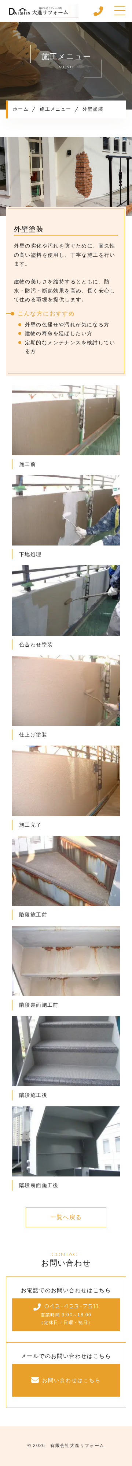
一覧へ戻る (66, 1217)
